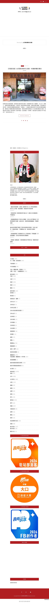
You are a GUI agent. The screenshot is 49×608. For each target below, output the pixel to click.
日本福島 (12, 322)
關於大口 (12, 431)
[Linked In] (27, 120)
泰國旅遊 (12, 331)
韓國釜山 (12, 343)
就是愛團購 (13, 359)
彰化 (11, 397)
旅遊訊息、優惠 (14, 298)
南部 (11, 282)
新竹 (11, 403)
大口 (11, 185)
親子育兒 (12, 426)
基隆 (11, 388)
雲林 (11, 417)
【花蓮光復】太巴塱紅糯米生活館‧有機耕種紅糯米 (24, 69)
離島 (11, 288)
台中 (11, 376)
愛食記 (12, 400)
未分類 (12, 368)
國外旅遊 (12, 291)
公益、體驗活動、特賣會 (16, 269)
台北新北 (12, 379)
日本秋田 (12, 325)
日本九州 (12, 301)
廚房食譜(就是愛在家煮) (16, 362)
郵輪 (11, 340)
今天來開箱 (13, 266)
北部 (11, 279)
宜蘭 (11, 391)
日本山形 (12, 313)
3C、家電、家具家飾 (15, 260)
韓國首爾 (12, 346)
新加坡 (12, 295)
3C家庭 (12, 258)
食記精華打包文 (14, 420)
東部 (11, 285)
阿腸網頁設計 (46, 599)
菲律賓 (12, 334)
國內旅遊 (12, 274)
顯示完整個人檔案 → (14, 195)
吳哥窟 (12, 292)
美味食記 (12, 371)
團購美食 (12, 355)
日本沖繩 (12, 319)
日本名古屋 (13, 307)
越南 (11, 337)
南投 (11, 373)
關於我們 (21, 601)
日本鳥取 (12, 328)
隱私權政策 (27, 601)
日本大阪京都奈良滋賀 (16, 310)
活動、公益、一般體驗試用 (17, 271)
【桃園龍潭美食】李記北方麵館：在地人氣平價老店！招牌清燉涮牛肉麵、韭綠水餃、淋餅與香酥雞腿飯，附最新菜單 (24, 221)
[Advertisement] (24, 136)
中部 (11, 276)
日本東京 (12, 316)
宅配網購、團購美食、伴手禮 (17, 356)
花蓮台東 (12, 409)
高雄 (11, 423)
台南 (11, 382)
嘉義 (11, 385)
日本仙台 (12, 304)
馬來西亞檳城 (13, 352)
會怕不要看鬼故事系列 (16, 365)
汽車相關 (12, 263)
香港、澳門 (13, 349)
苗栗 (11, 412)
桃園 (11, 406)
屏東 (11, 394)
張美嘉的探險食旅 (13, 582)
